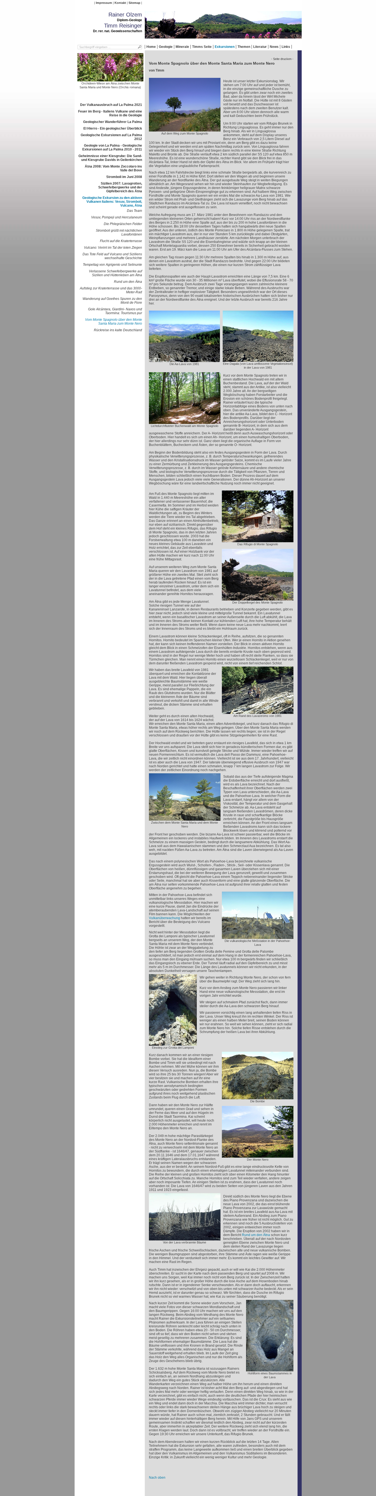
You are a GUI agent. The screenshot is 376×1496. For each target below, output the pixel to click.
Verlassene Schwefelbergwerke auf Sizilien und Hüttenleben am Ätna (115, 273)
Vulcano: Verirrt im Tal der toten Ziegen (113, 248)
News (274, 47)
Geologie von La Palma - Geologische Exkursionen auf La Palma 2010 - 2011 (112, 147)
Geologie (166, 47)
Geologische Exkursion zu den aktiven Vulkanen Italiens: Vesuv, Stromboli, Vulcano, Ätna (112, 201)
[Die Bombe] (257, 1097)
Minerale (182, 47)
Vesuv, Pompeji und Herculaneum (116, 217)
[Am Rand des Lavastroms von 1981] (257, 712)
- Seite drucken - (282, 59)
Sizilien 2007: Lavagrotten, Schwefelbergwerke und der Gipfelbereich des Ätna (120, 187)
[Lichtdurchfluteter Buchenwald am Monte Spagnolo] (184, 422)
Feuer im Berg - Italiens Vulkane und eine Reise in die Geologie (110, 113)
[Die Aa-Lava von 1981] (184, 360)
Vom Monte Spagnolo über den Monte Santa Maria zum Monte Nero (113, 321)
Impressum (104, 2)
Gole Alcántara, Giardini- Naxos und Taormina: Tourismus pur (115, 311)
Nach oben (157, 1477)
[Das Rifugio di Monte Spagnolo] (257, 540)
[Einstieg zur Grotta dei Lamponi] (173, 1044)
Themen (244, 47)
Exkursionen (225, 47)
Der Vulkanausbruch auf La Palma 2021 (111, 105)
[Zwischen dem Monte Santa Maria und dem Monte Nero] (184, 819)
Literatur (260, 47)
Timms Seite (202, 47)
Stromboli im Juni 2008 (124, 177)
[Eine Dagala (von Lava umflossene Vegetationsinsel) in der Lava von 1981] (258, 360)
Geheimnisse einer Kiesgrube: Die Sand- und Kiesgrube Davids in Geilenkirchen (110, 158)
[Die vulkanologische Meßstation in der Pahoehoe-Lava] (257, 937)
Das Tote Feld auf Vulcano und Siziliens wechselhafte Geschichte (112, 256)
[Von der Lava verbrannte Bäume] (184, 1238)
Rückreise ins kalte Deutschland (118, 330)
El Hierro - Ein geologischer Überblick (112, 128)
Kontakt (120, 2)
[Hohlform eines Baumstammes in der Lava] (269, 1369)
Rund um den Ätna (128, 282)
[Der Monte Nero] (257, 1156)
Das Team (134, 211)
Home (151, 47)
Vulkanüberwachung (164, 918)
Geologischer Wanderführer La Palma (112, 122)
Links (286, 47)
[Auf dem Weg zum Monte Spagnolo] (184, 129)
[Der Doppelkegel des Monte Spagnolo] (257, 599)
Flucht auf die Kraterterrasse (121, 241)
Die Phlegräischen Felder (123, 224)
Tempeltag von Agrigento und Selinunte (112, 265)
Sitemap (134, 2)
